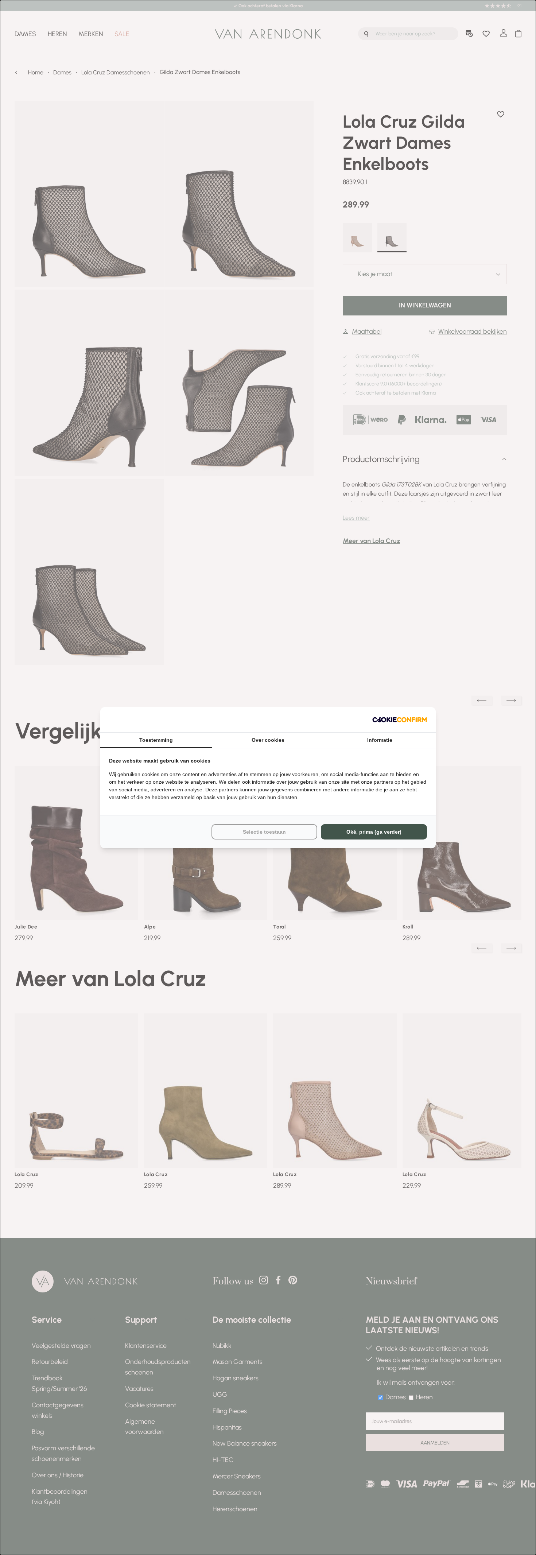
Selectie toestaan (264, 832)
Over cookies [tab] (268, 740)
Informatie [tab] (379, 740)
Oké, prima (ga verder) (373, 832)
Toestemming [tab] (156, 740)
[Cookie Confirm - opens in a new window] (399, 720)
